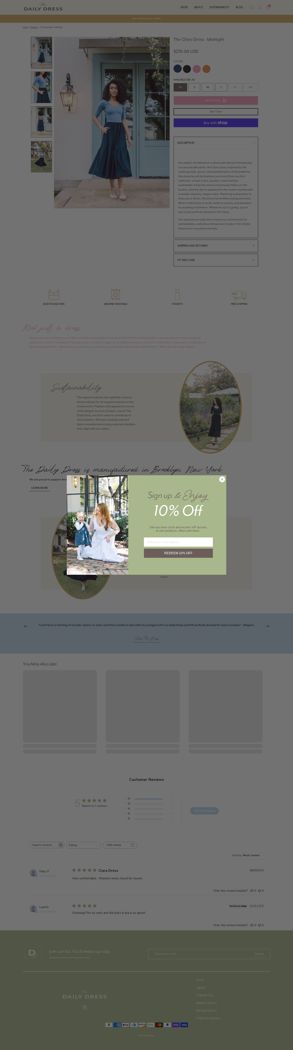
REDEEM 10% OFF (178, 553)
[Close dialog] (222, 479)
